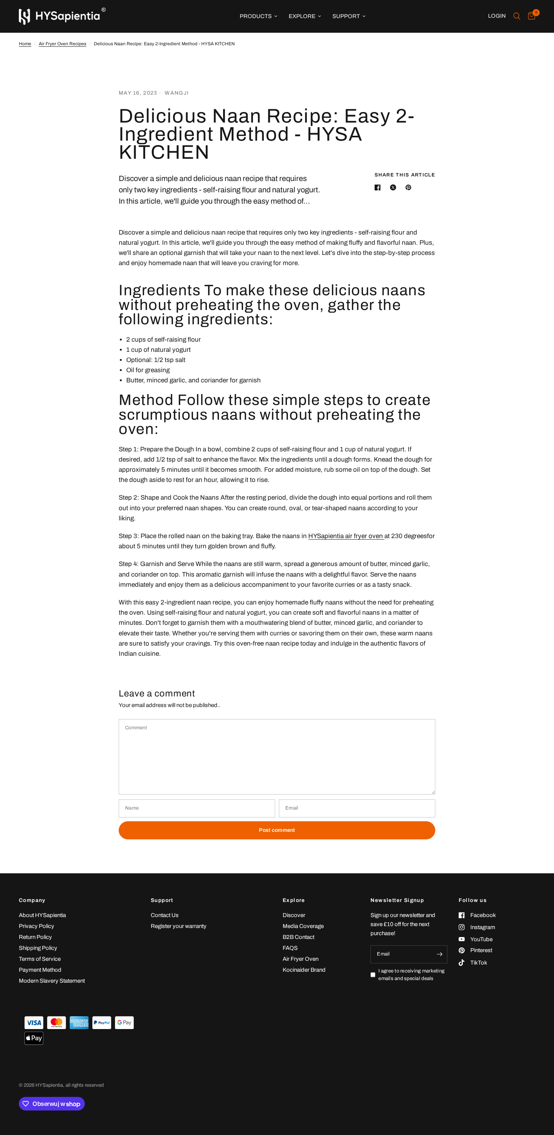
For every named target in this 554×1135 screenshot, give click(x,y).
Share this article (405, 175)
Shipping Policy (38, 948)
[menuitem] (258, 16)
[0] (529, 16)
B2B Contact (298, 937)
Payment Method (40, 970)
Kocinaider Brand (304, 970)
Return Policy (35, 937)
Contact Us (165, 915)
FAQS (290, 948)
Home (25, 43)
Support (346, 16)
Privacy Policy (36, 926)
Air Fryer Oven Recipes (62, 43)
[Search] (517, 16)
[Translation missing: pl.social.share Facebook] (379, 187)
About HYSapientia (42, 915)
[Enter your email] (439, 954)
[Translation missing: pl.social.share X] (394, 187)
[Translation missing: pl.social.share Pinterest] (410, 187)
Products (256, 16)
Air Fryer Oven (300, 959)
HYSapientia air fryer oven (346, 536)
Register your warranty (179, 926)
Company (32, 900)
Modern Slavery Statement (52, 981)
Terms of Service (40, 959)
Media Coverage (303, 926)
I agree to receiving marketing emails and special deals (411, 975)
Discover (294, 915)
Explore (302, 16)
